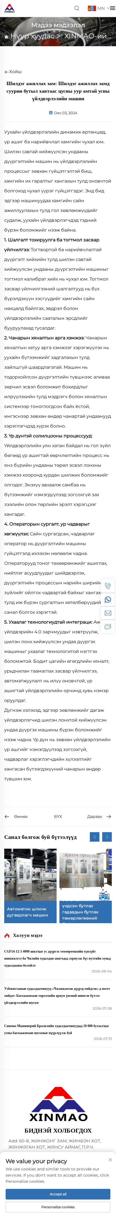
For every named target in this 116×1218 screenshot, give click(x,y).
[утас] (108, 586)
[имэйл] (108, 613)
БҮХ (58, 816)
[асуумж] (108, 626)
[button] (94, 837)
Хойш (15, 71)
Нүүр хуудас (32, 36)
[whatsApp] (108, 599)
